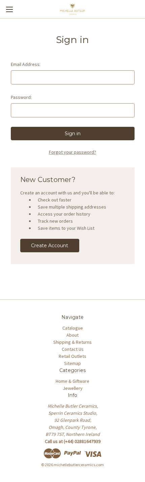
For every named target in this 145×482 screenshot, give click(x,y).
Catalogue (72, 328)
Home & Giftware (72, 381)
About (72, 335)
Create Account (49, 246)
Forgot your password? (72, 152)
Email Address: (25, 64)
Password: (21, 97)
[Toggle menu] (9, 9)
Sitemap (72, 363)
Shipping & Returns (72, 342)
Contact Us (73, 349)
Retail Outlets (72, 356)
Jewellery (73, 388)
